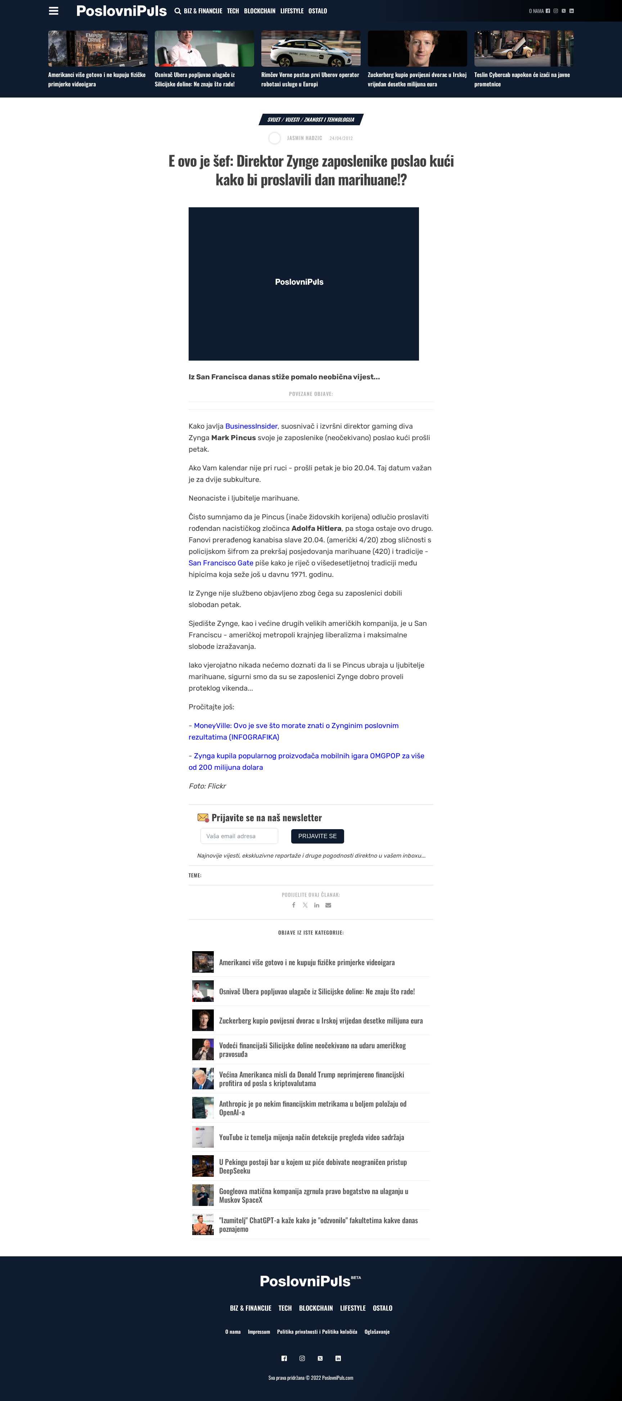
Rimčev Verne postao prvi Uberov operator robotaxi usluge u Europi (310, 79)
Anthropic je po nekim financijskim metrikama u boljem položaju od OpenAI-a (312, 1107)
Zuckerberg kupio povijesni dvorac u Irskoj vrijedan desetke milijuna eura (417, 79)
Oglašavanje (377, 1331)
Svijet (274, 119)
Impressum (259, 1331)
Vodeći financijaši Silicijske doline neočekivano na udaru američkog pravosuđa (312, 1049)
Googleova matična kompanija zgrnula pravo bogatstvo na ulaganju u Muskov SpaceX (313, 1195)
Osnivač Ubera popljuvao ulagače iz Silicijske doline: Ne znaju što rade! (195, 79)
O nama (536, 10)
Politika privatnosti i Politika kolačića (317, 1331)
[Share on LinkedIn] (317, 906)
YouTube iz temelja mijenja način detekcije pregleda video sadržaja (311, 1136)
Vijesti (292, 119)
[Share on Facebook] (293, 906)
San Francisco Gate (221, 563)
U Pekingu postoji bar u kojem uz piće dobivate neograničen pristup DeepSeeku (313, 1166)
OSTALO (317, 10)
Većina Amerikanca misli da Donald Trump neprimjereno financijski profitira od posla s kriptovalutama (311, 1078)
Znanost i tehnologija (329, 119)
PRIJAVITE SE (317, 836)
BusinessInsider (251, 426)
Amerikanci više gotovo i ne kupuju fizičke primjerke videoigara (307, 962)
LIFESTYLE (291, 10)
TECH (233, 10)
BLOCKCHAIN (259, 10)
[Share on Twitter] (305, 906)
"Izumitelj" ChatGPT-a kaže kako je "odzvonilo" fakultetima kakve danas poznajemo (318, 1224)
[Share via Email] (328, 906)
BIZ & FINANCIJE (203, 10)
